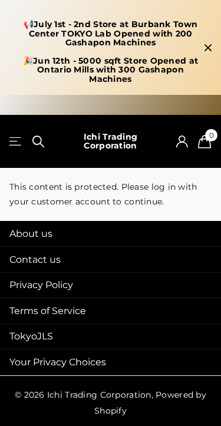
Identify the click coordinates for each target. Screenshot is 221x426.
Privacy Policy (41, 284)
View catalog (16, 142)
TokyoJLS (31, 336)
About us (30, 233)
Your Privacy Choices (57, 362)
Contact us (35, 259)
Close (208, 47)
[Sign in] (182, 141)
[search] (38, 141)
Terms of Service (47, 310)
